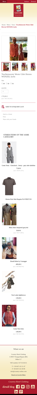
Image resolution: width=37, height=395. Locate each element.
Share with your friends (9, 119)
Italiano (26, 1)
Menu (4, 1)
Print (4, 117)
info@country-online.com (19, 371)
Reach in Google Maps (18, 375)
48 (4, 83)
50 (8, 83)
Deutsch (33, 1)
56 (13, 83)
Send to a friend (7, 114)
